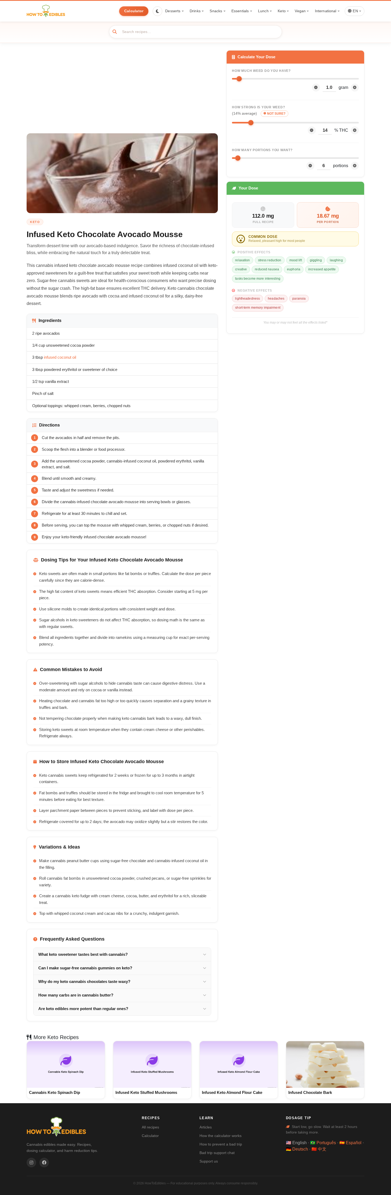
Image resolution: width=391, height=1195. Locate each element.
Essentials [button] (240, 11)
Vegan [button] (300, 11)
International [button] (325, 11)
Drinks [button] (195, 11)
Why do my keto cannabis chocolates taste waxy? (84, 981)
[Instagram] (31, 1162)
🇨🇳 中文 (318, 1149)
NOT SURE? (276, 113)
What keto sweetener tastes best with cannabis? (83, 954)
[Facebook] (44, 1162)
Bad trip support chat (217, 1153)
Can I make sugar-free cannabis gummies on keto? (85, 968)
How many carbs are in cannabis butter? (75, 995)
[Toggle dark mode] (157, 11)
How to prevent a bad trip (220, 1144)
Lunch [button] (263, 11)
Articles (205, 1127)
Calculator (134, 11)
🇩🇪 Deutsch (297, 1149)
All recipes (150, 1127)
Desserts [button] (172, 11)
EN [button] (355, 11)
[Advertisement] (122, 92)
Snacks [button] (216, 11)
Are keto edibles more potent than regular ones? (83, 1009)
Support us (208, 1161)
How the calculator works (220, 1136)
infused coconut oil (60, 357)
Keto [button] (282, 11)
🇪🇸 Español (350, 1142)
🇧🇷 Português (323, 1142)
